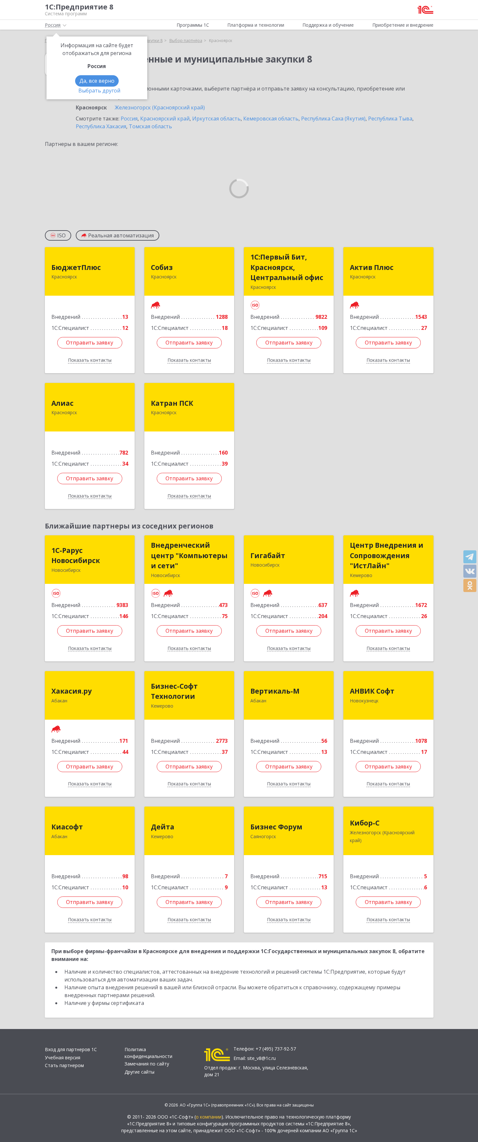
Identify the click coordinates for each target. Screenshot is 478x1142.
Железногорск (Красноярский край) (160, 107)
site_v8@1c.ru (261, 1058)
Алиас (62, 403)
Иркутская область (216, 118)
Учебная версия (62, 1057)
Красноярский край (165, 118)
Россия (129, 118)
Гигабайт (267, 555)
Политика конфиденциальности (148, 1052)
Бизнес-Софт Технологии (174, 691)
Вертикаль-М (274, 691)
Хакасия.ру (71, 691)
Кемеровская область (271, 118)
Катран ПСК (172, 403)
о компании (208, 1117)
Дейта (162, 826)
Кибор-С (364, 822)
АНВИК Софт (372, 691)
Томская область (150, 126)
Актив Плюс (371, 267)
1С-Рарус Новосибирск (75, 555)
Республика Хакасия (101, 126)
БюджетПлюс (76, 267)
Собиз (162, 267)
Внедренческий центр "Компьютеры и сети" (189, 555)
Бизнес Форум (276, 826)
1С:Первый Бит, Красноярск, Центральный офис (286, 267)
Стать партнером (64, 1065)
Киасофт (67, 826)
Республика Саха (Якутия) (333, 118)
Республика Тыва (390, 118)
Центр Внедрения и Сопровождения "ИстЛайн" (386, 555)
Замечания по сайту (147, 1064)
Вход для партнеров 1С (71, 1049)
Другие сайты (139, 1072)
